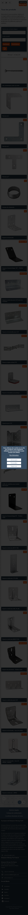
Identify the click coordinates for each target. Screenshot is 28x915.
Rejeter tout (14, 466)
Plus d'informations (14, 455)
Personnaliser (14, 463)
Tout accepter (14, 459)
